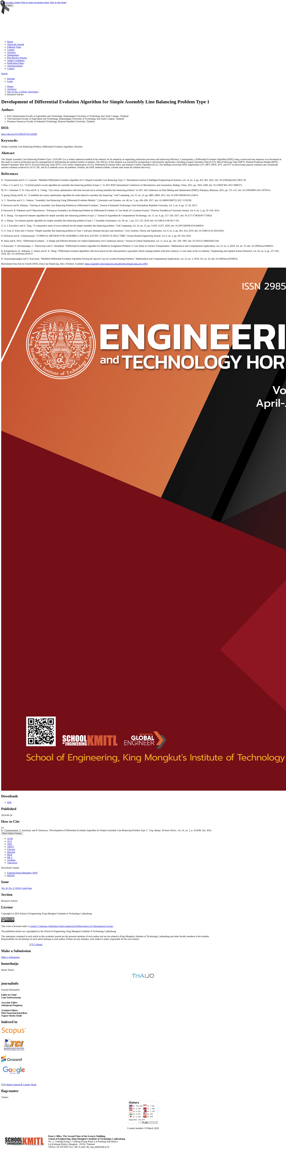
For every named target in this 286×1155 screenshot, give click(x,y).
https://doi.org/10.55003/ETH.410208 (19, 134)
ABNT (10, 846)
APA (9, 844)
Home (10, 41)
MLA (10, 857)
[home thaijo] (143, 977)
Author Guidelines (16, 60)
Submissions (13, 55)
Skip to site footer (58, 2)
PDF (9, 802)
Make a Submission (10, 957)
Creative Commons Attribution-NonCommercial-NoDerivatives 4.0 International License (71, 926)
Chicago (11, 849)
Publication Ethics (15, 63)
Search (4, 73)
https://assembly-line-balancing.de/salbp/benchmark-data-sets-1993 (116, 264)
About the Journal (15, 44)
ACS (9, 841)
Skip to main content (11, 2)
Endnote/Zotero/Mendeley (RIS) (22, 873)
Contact (10, 68)
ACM (10, 838)
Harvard (11, 852)
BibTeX (11, 875)
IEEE (9, 854)
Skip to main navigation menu (35, 2)
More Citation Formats (12, 833)
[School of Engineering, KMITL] (24, 1144)
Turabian (11, 860)
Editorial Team (14, 47)
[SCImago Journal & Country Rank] (18, 1084)
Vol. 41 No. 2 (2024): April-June (22, 91)
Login (10, 81)
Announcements (14, 66)
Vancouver (12, 862)
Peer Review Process (17, 58)
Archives (11, 52)
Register (11, 78)
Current (10, 49)
